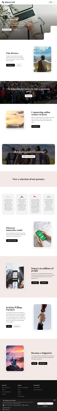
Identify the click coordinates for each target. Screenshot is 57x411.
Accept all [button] (45, 403)
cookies (16, 125)
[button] (19, 409)
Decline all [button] (45, 406)
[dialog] (28, 405)
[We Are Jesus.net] (8, 2)
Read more (19, 403)
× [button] (55, 400)
